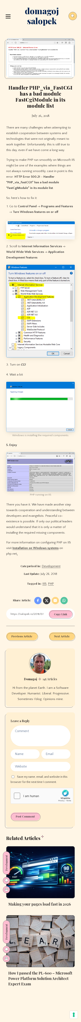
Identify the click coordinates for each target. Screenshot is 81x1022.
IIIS (44, 583)
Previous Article (21, 636)
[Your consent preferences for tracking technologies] (74, 1015)
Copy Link (60, 614)
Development (51, 566)
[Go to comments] (6, 880)
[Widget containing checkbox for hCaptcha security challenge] (42, 796)
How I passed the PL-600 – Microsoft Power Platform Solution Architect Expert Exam (40, 978)
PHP (51, 583)
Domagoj (30, 679)
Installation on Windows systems (35, 548)
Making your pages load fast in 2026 (39, 904)
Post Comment (25, 816)
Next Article (62, 636)
